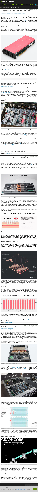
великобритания (11, 13)
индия (19, 13)
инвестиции (16, 13)
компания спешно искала (5, 92)
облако (8, 86)
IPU (32, 164)
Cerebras (25, 134)
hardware (5, 13)
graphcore (2, 13)
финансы (24, 13)
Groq (20, 143)
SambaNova (13, 144)
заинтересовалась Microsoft (15, 367)
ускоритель (11, 86)
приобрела (5, 25)
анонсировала (23, 171)
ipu (6, 328)
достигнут (7, 69)
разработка (21, 13)
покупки (13, 87)
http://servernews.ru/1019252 (9, 481)
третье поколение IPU (32, 319)
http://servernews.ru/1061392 (9, 322)
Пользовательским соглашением (21, 489)
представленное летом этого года (14, 369)
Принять (35, 488)
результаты (26, 368)
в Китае (8, 96)
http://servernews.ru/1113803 (9, 153)
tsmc (8, 328)
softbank (7, 13)
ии (6, 86)
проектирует (25, 20)
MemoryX (34, 135)
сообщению (4, 16)
